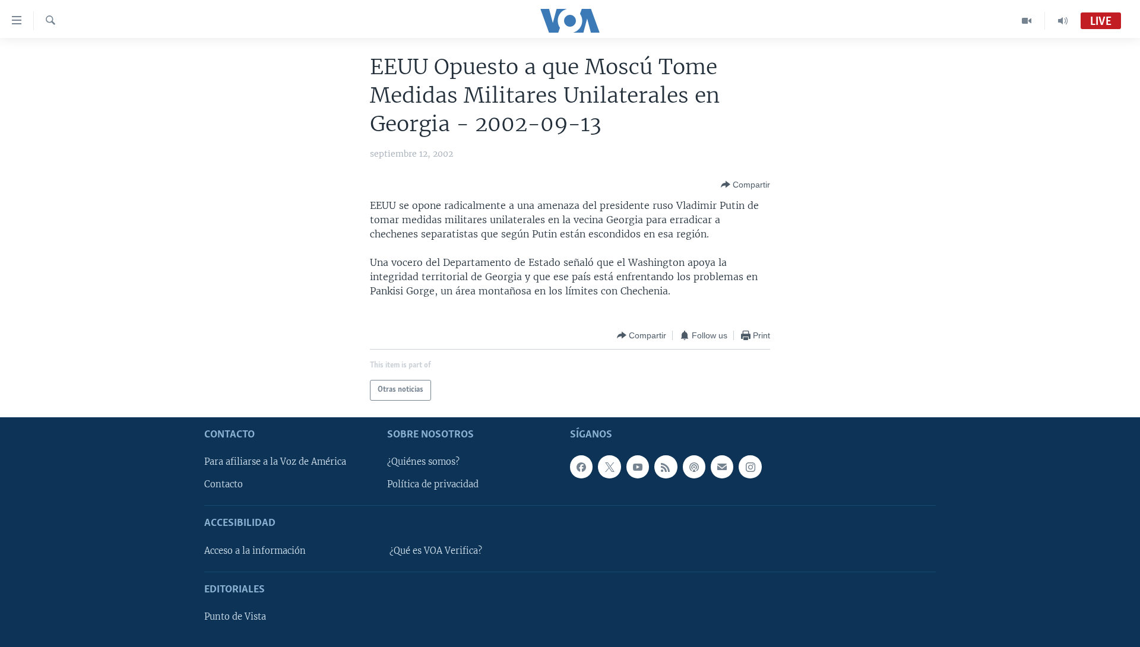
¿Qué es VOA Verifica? (436, 550)
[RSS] (665, 466)
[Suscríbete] (722, 466)
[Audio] (1063, 21)
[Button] (745, 184)
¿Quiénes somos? (423, 461)
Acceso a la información (255, 550)
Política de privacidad (433, 484)
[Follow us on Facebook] (581, 466)
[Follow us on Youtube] (637, 466)
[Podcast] (694, 466)
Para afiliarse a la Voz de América (275, 461)
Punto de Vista (235, 616)
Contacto (223, 484)
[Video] (1027, 21)
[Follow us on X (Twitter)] (609, 466)
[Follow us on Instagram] (750, 466)
